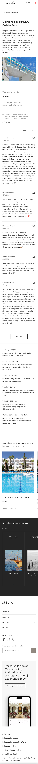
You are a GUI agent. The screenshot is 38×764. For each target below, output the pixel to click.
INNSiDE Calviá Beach (11, 12)
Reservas (5, 617)
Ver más (7, 122)
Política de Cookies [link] (9, 746)
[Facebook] (3, 639)
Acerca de (6, 612)
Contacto (6, 627)
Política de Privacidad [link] (10, 738)
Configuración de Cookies (11, 750)
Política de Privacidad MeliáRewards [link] (15, 742)
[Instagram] (8, 639)
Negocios (5, 622)
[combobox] (30, 2)
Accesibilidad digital (9, 754)
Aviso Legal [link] (6, 734)
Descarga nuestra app (15, 686)
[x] (12, 639)
